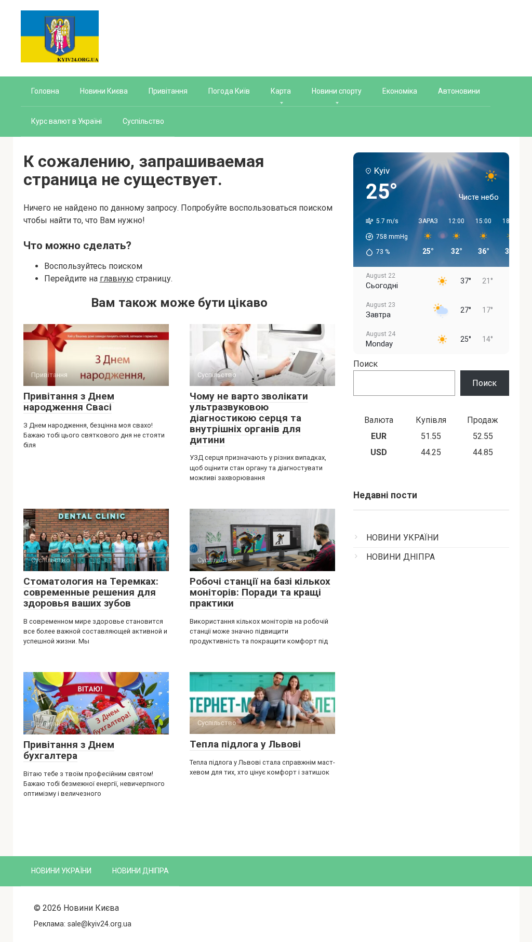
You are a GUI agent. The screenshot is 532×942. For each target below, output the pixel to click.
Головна (45, 91)
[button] (383, 236)
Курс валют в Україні (66, 121)
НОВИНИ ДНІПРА (400, 557)
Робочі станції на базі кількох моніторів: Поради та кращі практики (260, 592)
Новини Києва (104, 91)
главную (117, 278)
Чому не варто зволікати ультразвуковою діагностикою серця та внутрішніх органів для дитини (249, 418)
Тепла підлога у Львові (245, 744)
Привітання (168, 91)
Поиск (365, 364)
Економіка (399, 91)
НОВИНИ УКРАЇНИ (402, 538)
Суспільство (143, 121)
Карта (281, 91)
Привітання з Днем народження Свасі (68, 401)
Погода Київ (229, 91)
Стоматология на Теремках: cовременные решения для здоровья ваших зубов (90, 592)
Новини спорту (337, 91)
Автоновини (459, 91)
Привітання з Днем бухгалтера (68, 750)
